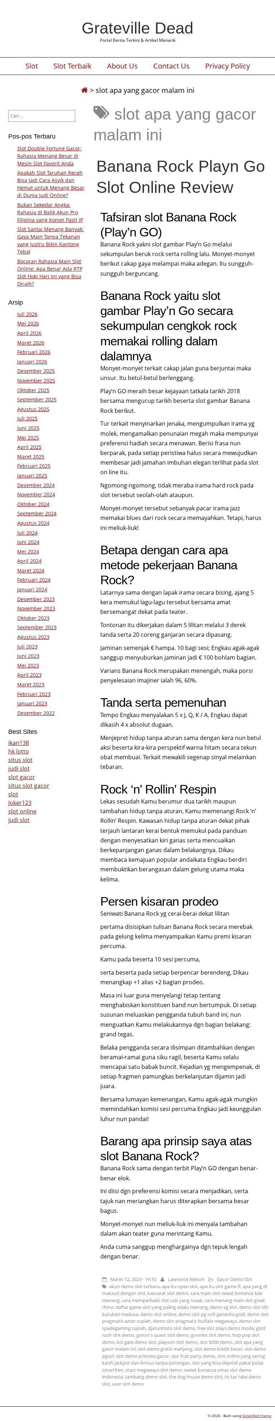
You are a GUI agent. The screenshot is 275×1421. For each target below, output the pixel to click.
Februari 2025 (33, 465)
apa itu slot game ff (220, 1286)
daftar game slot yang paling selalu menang (162, 1307)
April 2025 (29, 447)
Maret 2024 (30, 570)
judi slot (19, 768)
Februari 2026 (33, 352)
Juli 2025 (27, 418)
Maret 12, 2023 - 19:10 (133, 1279)
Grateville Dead (137, 28)
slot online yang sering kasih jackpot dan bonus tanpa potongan (183, 1359)
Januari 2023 (32, 703)
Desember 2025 (36, 370)
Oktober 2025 (33, 390)
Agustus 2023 (33, 637)
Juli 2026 (27, 314)
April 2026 (29, 333)
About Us (122, 66)
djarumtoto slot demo (171, 1328)
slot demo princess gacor (142, 1356)
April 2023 (29, 674)
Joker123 (20, 803)
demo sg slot (223, 1307)
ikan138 (18, 743)
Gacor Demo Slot (234, 1279)
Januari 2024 (32, 589)
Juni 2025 (28, 428)
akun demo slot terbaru (134, 1286)
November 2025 (36, 380)
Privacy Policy (227, 66)
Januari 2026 (32, 361)
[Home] (84, 90)
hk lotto (18, 751)
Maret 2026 (30, 342)
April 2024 (29, 560)
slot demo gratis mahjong (165, 1349)
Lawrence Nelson (186, 1279)
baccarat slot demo (168, 1293)
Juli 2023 (27, 646)
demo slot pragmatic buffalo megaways (195, 1321)
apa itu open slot (180, 1286)
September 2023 (37, 627)
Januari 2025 (32, 475)
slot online (22, 811)
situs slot (20, 760)
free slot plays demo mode (225, 1328)
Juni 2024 (28, 542)
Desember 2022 (36, 713)
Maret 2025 (30, 456)
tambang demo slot (146, 1377)
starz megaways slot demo (153, 1370)
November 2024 (36, 494)
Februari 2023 (33, 694)
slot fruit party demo (193, 1356)
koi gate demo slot (136, 1342)
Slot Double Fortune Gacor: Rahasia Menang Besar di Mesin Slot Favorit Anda (49, 156)
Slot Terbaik (72, 66)
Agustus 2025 (33, 409)
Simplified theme (256, 1415)
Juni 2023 (28, 655)
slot (13, 794)
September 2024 (37, 513)
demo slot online (158, 1314)
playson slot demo (178, 1342)
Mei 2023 (28, 665)
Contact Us (171, 66)
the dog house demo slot (195, 1377)
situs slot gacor (28, 786)
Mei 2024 (28, 551)
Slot (31, 66)
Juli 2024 (27, 532)
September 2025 (37, 399)
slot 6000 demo (216, 1342)
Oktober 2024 (33, 504)
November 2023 (36, 608)
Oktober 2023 (33, 618)
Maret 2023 (30, 684)
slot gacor (21, 777)
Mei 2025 (28, 437)
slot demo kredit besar (218, 1349)
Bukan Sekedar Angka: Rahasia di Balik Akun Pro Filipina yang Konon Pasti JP (50, 212)
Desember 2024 (36, 485)
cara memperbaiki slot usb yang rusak (162, 1300)
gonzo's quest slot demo (162, 1335)
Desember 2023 (36, 599)
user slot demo (128, 1384)
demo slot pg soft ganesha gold (211, 1314)
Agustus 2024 (33, 523)
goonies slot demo (210, 1335)
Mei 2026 (28, 323)
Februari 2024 (33, 579)
